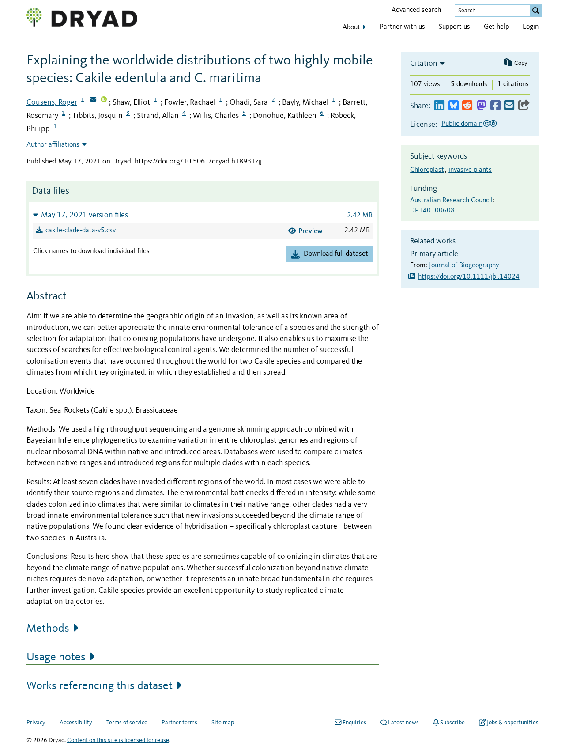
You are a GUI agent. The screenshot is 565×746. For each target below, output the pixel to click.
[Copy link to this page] (524, 106)
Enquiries (354, 722)
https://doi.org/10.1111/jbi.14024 (469, 276)
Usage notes (56, 657)
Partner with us (402, 26)
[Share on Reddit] (467, 105)
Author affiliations (52, 144)
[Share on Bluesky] (453, 105)
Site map (222, 722)
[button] (203, 215)
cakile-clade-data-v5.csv (80, 230)
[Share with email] (509, 105)
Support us (454, 26)
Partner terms (179, 722)
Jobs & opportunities (513, 722)
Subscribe (452, 722)
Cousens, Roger (51, 102)
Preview (310, 231)
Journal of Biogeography (464, 265)
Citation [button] (423, 64)
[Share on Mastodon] (481, 105)
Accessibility (76, 722)
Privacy (35, 722)
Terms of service (126, 722)
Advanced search (416, 10)
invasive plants (470, 170)
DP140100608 (432, 210)
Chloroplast (427, 170)
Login (531, 26)
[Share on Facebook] (495, 105)
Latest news (403, 722)
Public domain (461, 124)
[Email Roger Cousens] (93, 100)
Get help (496, 26)
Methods (47, 628)
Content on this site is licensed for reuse (118, 740)
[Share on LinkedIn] (439, 105)
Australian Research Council (451, 200)
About (351, 27)
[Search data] (536, 10)
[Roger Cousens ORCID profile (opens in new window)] (103, 100)
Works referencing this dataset (99, 686)
